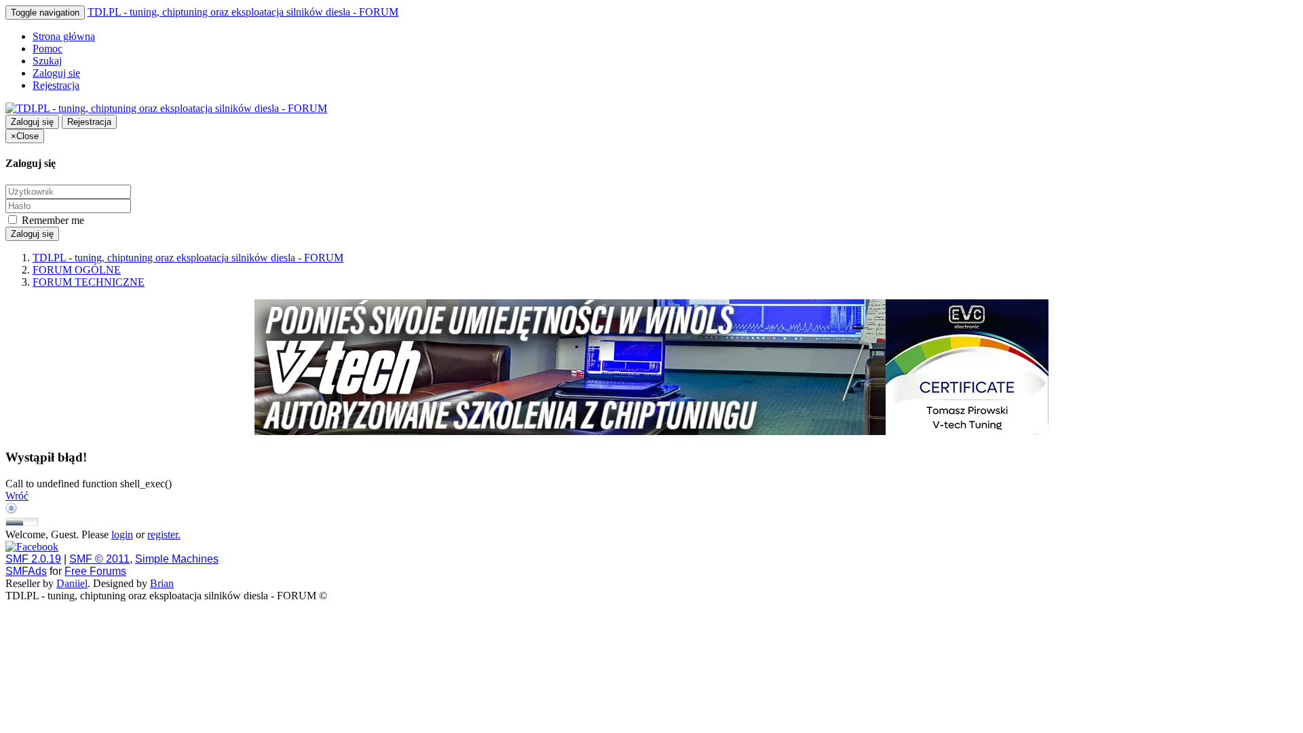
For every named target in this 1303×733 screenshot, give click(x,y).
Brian (162, 583)
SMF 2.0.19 (33, 559)
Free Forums (95, 571)
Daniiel (72, 583)
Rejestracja (56, 85)
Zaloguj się (56, 73)
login (122, 534)
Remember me (51, 220)
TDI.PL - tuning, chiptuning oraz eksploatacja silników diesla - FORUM (243, 12)
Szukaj (47, 61)
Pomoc (47, 48)
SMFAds (26, 571)
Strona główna (64, 36)
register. (164, 534)
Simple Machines (177, 559)
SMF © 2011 (99, 559)
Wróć (17, 496)
